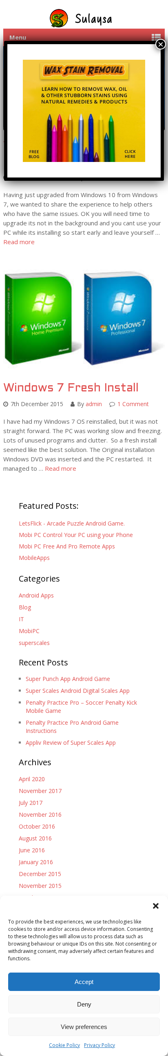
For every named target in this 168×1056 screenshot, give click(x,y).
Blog (25, 607)
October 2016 (37, 826)
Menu (17, 37)
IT (21, 619)
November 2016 (40, 814)
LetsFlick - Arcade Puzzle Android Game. (72, 523)
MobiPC (29, 631)
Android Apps (36, 595)
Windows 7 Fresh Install (71, 388)
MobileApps (34, 558)
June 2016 (32, 850)
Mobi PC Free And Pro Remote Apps (67, 546)
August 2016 (35, 838)
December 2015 (40, 874)
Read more (19, 242)
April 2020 (32, 779)
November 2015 (40, 886)
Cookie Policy (64, 1045)
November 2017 (40, 791)
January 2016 (36, 862)
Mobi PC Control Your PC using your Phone (76, 535)
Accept (84, 981)
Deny (84, 1004)
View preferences (84, 1026)
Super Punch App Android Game (68, 679)
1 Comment (133, 404)
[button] (156, 906)
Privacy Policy (99, 1045)
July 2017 (30, 803)
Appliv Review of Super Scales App (71, 742)
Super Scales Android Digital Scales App (78, 690)
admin (94, 404)
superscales (34, 643)
